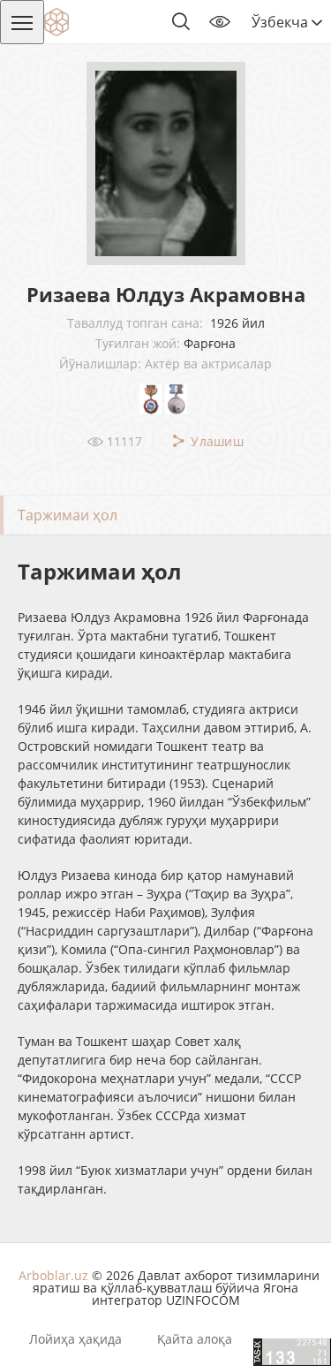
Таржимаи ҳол (67, 515)
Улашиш (215, 441)
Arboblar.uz (53, 1275)
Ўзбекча (282, 22)
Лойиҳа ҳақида (75, 1339)
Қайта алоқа (194, 1339)
